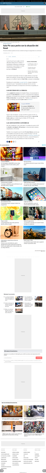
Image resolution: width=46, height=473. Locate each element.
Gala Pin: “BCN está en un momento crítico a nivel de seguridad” (33, 72)
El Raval (9, 56)
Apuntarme (39, 357)
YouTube (36, 459)
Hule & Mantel (15, 463)
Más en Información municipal (9, 402)
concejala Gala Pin (23, 82)
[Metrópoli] (23, 3)
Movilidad (3, 452)
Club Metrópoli (15, 464)
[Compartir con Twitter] (9, 142)
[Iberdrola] (28, 7)
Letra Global (15, 457)
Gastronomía (4, 461)
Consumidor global (16, 461)
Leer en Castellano (3, 4)
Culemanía (14, 455)
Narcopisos (14, 56)
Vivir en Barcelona (5, 454)
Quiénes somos (27, 452)
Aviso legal (26, 457)
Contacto (26, 454)
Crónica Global (15, 452)
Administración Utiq (28, 463)
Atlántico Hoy (15, 459)
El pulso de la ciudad (5, 455)
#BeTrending (4, 468)
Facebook (37, 454)
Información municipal (7, 43)
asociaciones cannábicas (33, 135)
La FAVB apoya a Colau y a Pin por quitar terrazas (33, 64)
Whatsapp (37, 461)
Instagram (37, 455)
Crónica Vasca (15, 454)
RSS (24, 455)
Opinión (3, 464)
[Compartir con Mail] (13, 142)
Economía (3, 463)
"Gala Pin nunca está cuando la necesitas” (32, 68)
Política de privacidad (28, 459)
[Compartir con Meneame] (11, 142)
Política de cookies (28, 461)
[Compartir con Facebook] (7, 142)
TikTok (36, 457)
